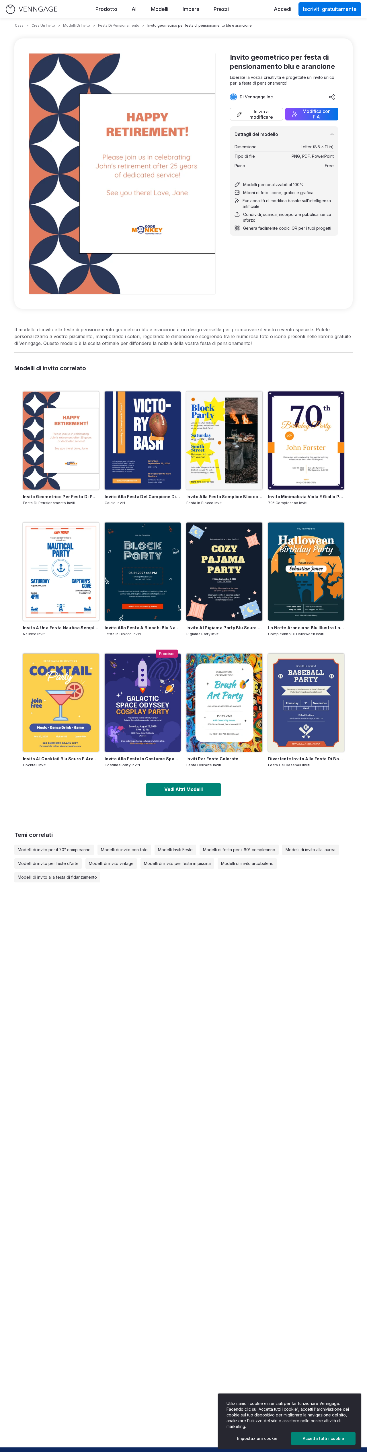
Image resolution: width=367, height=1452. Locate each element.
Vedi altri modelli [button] (183, 789)
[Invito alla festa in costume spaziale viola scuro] (143, 703)
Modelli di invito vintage (111, 863)
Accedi (282, 9)
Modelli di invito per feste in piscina (177, 863)
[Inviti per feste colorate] (224, 703)
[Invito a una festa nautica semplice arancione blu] (61, 572)
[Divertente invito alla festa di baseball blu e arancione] (306, 703)
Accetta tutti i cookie (323, 1438)
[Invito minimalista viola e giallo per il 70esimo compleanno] (306, 440)
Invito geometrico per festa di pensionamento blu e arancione (61, 496)
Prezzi (221, 9)
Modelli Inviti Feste (175, 849)
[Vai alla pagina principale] (31, 9)
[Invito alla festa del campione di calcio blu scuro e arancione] (143, 440)
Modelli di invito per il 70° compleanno (54, 849)
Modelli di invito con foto (124, 849)
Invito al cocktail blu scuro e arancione (61, 758)
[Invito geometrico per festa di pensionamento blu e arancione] (61, 440)
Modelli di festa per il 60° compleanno (239, 849)
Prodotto (106, 9)
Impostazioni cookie (257, 1438)
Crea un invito (43, 25)
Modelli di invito (76, 25)
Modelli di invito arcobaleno (247, 863)
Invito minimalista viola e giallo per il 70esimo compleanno (306, 496)
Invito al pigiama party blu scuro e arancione (224, 627)
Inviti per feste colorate (212, 758)
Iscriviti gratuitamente (330, 9)
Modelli (159, 9)
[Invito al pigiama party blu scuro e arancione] (224, 572)
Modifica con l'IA (316, 114)
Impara (191, 9)
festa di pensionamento (118, 25)
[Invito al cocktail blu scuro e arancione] (61, 703)
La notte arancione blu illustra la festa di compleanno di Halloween (306, 627)
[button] (256, 114)
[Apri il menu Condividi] (332, 97)
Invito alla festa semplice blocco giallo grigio (224, 496)
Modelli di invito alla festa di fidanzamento (57, 877)
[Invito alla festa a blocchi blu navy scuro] (143, 572)
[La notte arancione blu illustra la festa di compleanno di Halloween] (306, 572)
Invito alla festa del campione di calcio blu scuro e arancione (143, 496)
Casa (19, 25)
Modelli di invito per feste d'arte (48, 863)
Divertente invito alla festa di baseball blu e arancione (306, 758)
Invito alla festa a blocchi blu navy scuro (143, 627)
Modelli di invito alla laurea (310, 849)
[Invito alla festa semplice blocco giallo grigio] (224, 440)
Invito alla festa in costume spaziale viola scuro (143, 758)
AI (134, 9)
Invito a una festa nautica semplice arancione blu (61, 627)
